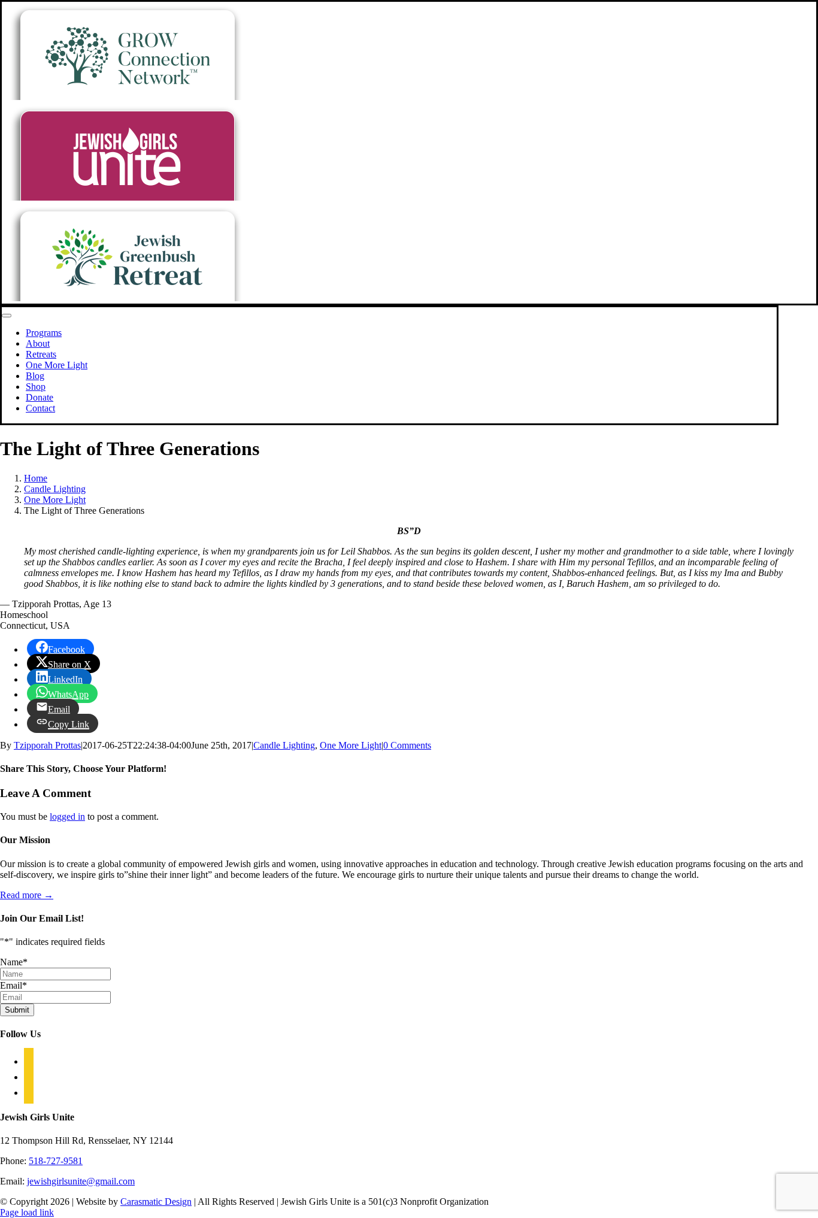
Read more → (26, 895)
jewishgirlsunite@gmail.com (81, 1181)
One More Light (350, 745)
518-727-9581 (56, 1161)
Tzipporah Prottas (47, 745)
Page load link (27, 1212)
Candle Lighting (284, 745)
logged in (67, 816)
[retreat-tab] (127, 298)
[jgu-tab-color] (127, 197)
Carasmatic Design (156, 1201)
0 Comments (407, 745)
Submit (17, 1009)
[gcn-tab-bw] (127, 97)
